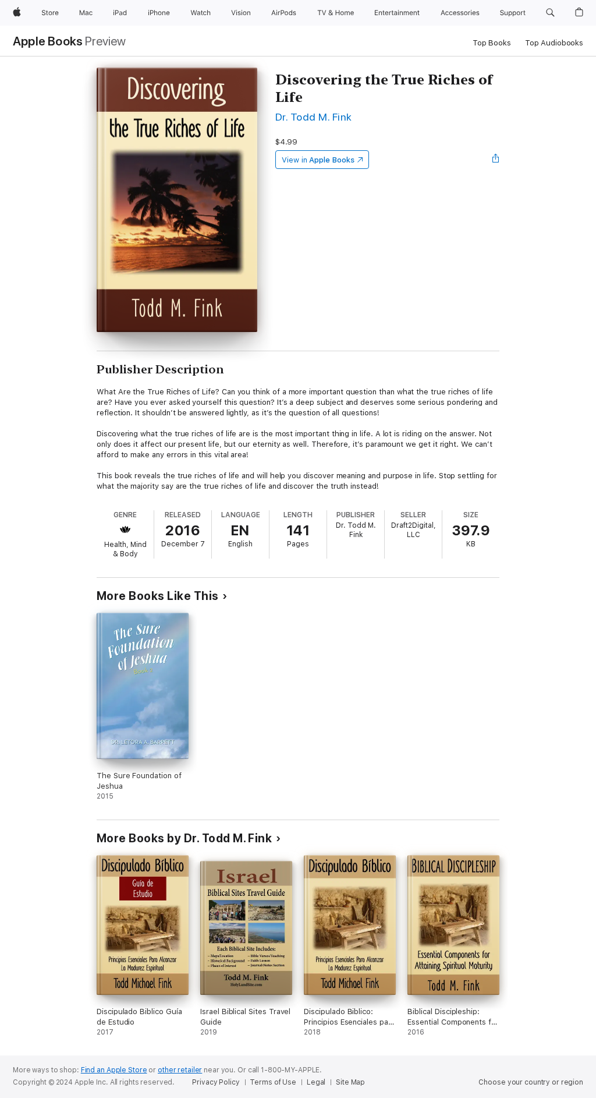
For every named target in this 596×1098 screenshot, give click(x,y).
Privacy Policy (215, 1082)
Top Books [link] (492, 42)
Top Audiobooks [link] (554, 42)
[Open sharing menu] (495, 159)
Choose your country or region (530, 1082)
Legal (316, 1082)
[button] (550, 13)
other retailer (180, 1070)
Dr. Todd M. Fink (313, 117)
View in (318, 160)
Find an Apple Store (114, 1070)
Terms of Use (273, 1082)
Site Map (350, 1082)
